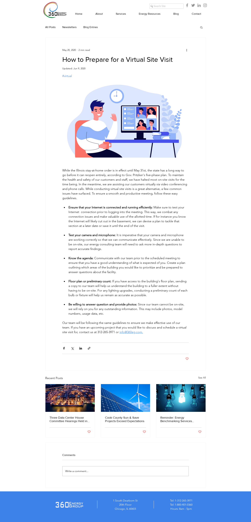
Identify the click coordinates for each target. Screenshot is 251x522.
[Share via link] (89, 348)
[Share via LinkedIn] (80, 348)
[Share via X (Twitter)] (72, 348)
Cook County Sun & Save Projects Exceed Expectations (124, 419)
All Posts (50, 27)
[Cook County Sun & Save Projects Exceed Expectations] (125, 398)
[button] (201, 27)
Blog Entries (90, 27)
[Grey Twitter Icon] (193, 5)
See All (202, 377)
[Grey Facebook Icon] (187, 5)
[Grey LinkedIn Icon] (199, 5)
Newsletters (69, 27)
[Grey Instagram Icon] (205, 5)
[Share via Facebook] (64, 348)
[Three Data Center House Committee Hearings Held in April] (70, 398)
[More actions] (187, 50)
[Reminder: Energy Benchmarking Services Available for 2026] (181, 398)
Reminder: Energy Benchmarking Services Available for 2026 (176, 419)
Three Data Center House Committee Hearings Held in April (68, 419)
